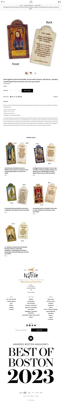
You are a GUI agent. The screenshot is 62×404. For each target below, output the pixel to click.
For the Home (31, 303)
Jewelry (31, 299)
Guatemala (51, 313)
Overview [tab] (5, 101)
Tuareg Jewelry (11, 301)
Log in (24, 396)
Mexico (51, 315)
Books (31, 317)
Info (11, 303)
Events (11, 305)
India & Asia (51, 299)
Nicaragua (51, 305)
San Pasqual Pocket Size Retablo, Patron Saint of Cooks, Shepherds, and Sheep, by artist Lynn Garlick (45, 210)
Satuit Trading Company (50, 309)
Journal (11, 307)
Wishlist (56, 96)
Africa (50, 307)
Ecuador (50, 303)
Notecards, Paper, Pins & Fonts (31, 315)
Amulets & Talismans (28, 5)
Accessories (31, 301)
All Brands (50, 319)
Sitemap (11, 309)
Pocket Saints (38, 5)
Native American (50, 311)
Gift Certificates (11, 299)
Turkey (51, 317)
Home (21, 5)
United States (6, 83)
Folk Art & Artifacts (31, 305)
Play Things (31, 309)
